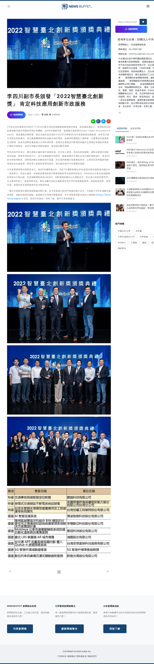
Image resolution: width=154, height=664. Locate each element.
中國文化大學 (124, 231)
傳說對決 (122, 248)
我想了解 (114, 628)
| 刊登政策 (62, 656)
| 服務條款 (71, 656)
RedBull (122, 242)
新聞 (46, 114)
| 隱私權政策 (81, 656)
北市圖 (139, 231)
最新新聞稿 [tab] (135, 128)
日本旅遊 (144, 236)
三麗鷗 (134, 242)
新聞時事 (56, 114)
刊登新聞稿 (20, 628)
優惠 (144, 242)
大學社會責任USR (126, 236)
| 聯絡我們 (91, 656)
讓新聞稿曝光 (69, 628)
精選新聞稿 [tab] (122, 128)
